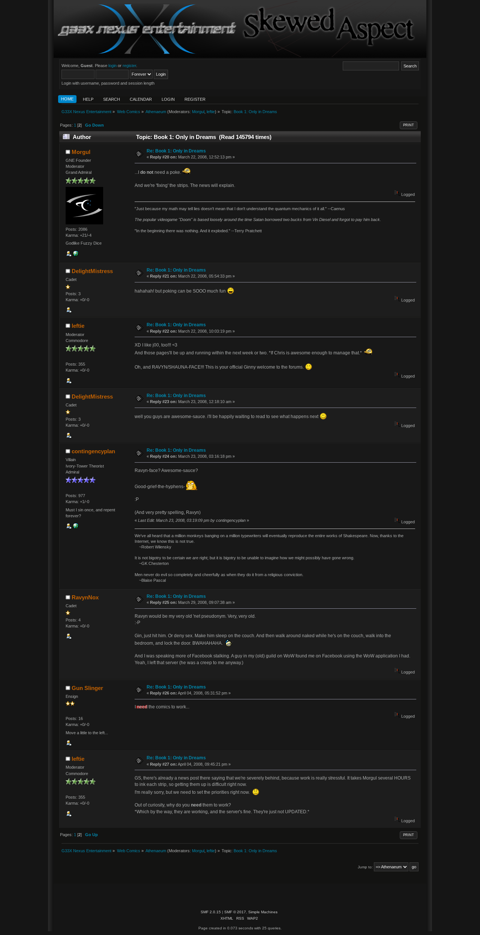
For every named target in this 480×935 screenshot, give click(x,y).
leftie (211, 111)
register (129, 65)
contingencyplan (93, 451)
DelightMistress (92, 271)
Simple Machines (263, 912)
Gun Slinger (87, 688)
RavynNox (85, 597)
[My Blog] (76, 527)
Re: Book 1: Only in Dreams (176, 151)
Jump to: (365, 867)
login (112, 65)
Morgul (198, 111)
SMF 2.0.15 (211, 912)
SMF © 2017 (235, 912)
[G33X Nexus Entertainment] (76, 255)
